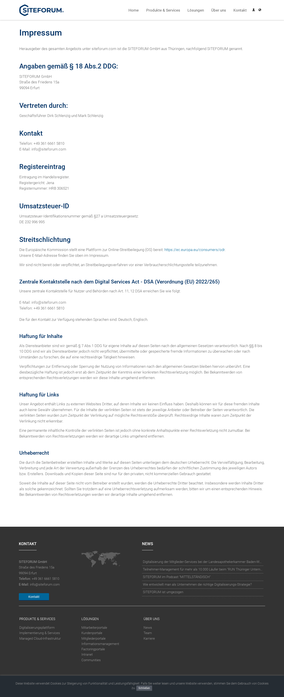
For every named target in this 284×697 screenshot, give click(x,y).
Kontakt (240, 10)
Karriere (149, 639)
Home (133, 10)
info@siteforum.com (45, 585)
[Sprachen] (260, 10)
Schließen (144, 688)
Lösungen (195, 10)
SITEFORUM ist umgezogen (163, 592)
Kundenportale (91, 633)
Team (148, 633)
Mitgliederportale (93, 639)
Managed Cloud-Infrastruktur (40, 639)
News (148, 628)
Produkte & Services (163, 10)
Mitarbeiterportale (94, 628)
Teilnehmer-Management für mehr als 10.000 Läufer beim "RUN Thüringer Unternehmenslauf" (203, 569)
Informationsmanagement (100, 644)
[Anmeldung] (253, 10)
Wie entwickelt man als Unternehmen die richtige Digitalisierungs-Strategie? (197, 585)
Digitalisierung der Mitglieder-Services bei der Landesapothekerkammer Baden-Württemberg (203, 562)
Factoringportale (93, 649)
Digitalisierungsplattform (37, 628)
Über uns (218, 10)
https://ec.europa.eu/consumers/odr (194, 250)
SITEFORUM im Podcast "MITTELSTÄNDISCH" (177, 577)
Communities (91, 660)
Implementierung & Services (39, 633)
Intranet (87, 655)
